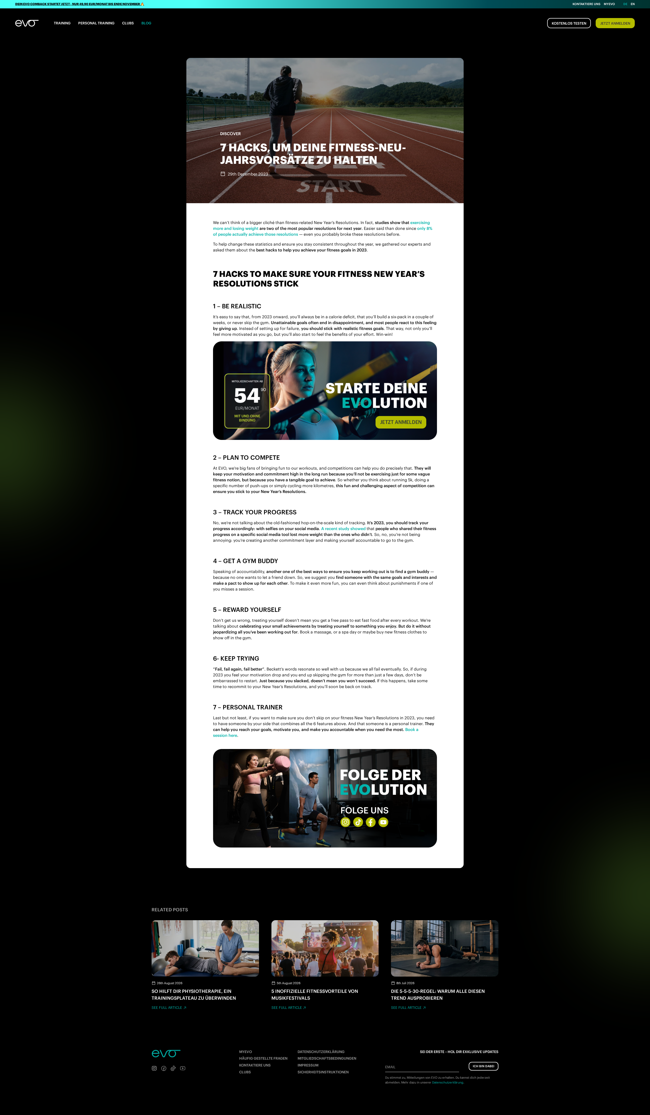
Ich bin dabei (483, 1066)
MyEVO (245, 1051)
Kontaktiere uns (586, 4)
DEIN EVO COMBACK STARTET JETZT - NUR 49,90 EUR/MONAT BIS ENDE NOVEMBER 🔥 (79, 4)
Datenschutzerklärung (321, 1051)
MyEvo (609, 4)
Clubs (128, 23)
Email (390, 1067)
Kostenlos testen (569, 23)
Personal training (96, 23)
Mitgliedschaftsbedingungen (327, 1058)
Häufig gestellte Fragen (263, 1058)
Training (62, 23)
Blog (146, 23)
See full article (167, 1007)
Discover (230, 133)
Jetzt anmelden (615, 23)
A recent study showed (343, 528)
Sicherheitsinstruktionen (323, 1072)
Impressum (308, 1065)
